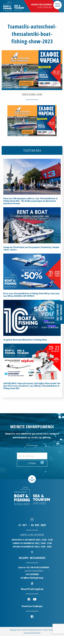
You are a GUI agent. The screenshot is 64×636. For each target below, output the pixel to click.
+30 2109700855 (32, 574)
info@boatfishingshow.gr (32, 577)
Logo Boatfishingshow (19, 6)
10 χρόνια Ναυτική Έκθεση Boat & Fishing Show (25, 339)
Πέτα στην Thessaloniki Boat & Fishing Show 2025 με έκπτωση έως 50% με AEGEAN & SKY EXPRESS (31, 294)
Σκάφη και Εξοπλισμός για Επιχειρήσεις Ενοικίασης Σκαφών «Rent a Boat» (31, 248)
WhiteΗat (37, 633)
